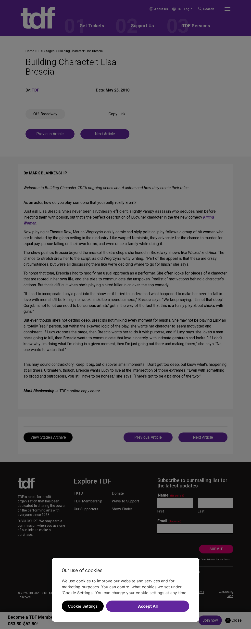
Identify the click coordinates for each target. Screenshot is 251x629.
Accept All (148, 606)
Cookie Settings (83, 606)
